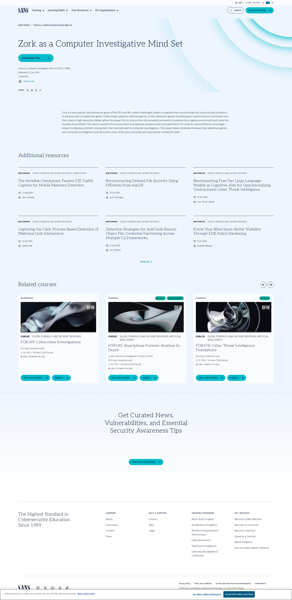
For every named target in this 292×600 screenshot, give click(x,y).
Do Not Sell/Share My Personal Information (233, 583)
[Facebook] (60, 588)
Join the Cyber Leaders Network (252, 547)
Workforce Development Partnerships (205, 532)
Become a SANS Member (248, 519)
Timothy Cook (28, 81)
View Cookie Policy (86, 594)
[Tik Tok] (67, 588)
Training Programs (203, 513)
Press (109, 536)
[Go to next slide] (271, 285)
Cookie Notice (260, 583)
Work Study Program (203, 519)
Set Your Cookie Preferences (207, 594)
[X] (45, 588)
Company (111, 513)
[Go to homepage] (23, 10)
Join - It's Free (254, 3)
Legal (152, 530)
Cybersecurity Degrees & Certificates (205, 553)
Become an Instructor (247, 525)
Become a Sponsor (245, 530)
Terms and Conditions (203, 583)
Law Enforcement (201, 540)
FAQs (151, 525)
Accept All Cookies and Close (239, 594)
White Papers (24, 25)
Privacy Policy (185, 583)
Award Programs (244, 542)
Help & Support (158, 513)
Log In (240, 3)
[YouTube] (52, 588)
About (109, 519)
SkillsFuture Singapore (204, 546)
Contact (153, 519)
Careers (110, 530)
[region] (146, 594)
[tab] (38, 10)
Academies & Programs (204, 525)
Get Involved (242, 513)
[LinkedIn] (38, 588)
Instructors (112, 525)
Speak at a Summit (245, 536)
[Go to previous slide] (263, 285)
